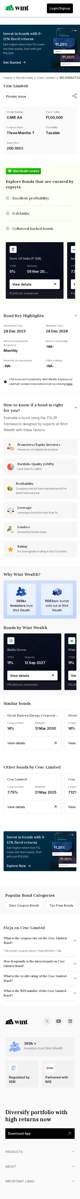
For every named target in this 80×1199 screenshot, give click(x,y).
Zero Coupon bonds (24, 905)
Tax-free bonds (61, 905)
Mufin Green (16, 650)
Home (8, 78)
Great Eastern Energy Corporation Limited (39, 715)
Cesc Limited (46, 78)
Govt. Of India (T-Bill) (25, 258)
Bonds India (24, 78)
